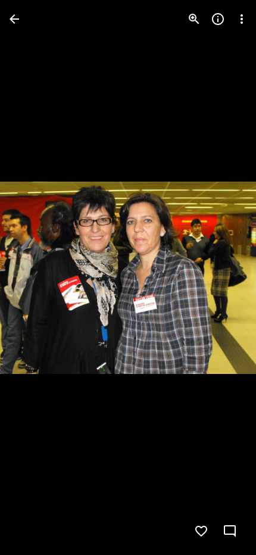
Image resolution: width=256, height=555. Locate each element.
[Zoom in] (194, 19)
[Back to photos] (14, 19)
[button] (33, 277)
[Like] (201, 531)
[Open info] (218, 19)
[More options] (242, 19)
